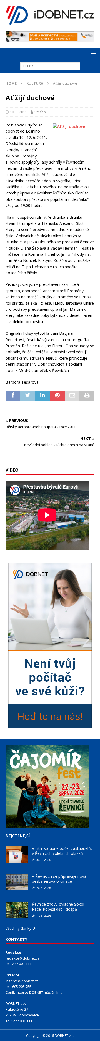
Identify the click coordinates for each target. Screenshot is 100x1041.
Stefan (40, 111)
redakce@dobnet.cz (22, 958)
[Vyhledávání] (50, 66)
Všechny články (19, 928)
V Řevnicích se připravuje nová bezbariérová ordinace (59, 879)
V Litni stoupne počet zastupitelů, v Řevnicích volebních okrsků (62, 851)
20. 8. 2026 (43, 860)
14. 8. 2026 (43, 915)
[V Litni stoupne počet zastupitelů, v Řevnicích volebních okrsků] (17, 854)
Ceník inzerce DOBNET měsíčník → (34, 992)
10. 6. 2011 (18, 111)
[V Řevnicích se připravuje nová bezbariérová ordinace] (17, 882)
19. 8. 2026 (43, 887)
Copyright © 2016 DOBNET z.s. (50, 1035)
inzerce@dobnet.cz (22, 980)
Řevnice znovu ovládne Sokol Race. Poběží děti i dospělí (58, 907)
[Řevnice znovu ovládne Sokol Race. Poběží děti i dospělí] (17, 910)
